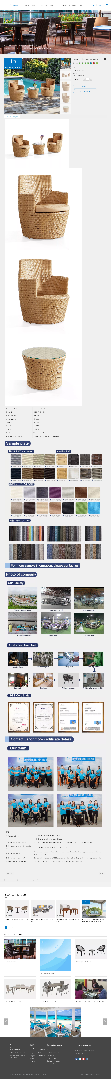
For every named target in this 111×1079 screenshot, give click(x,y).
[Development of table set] (55, 989)
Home (32, 1053)
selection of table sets (48, 974)
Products (32, 1059)
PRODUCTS (43, 5)
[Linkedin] (79, 1059)
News (40, 1052)
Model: (75, 68)
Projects (32, 1061)
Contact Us (41, 1055)
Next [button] (105, 1021)
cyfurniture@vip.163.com (86, 1051)
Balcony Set (50, 1055)
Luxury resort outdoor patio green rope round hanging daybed (93, 920)
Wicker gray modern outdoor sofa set (42, 920)
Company (32, 1056)
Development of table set (49, 1001)
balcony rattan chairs (26, 880)
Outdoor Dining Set (53, 1053)
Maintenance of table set (13, 1001)
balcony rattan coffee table (44, 880)
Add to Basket (84, 91)
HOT (57, 5)
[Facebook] (76, 1059)
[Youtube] (83, 1059)
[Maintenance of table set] (20, 989)
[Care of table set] (20, 949)
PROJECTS (64, 5)
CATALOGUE (72, 5)
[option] (55, 1022)
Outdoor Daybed (52, 1064)
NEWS (80, 5)
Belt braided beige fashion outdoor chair (67, 920)
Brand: (75, 73)
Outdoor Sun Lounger (54, 1061)
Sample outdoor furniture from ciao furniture (90, 1001)
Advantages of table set (83, 962)
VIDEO (51, 5)
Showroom (41, 1050)
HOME (27, 5)
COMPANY (34, 5)
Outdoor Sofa (51, 1050)
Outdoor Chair (51, 1058)
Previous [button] (6, 1021)
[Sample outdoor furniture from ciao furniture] (91, 989)
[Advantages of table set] (91, 949)
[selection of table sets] (55, 955)
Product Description (12, 117)
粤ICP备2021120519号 (41, 1074)
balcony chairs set (11, 880)
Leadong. (91, 1074)
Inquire (84, 87)
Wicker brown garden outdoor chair (16, 919)
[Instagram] (87, 1059)
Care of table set (11, 962)
